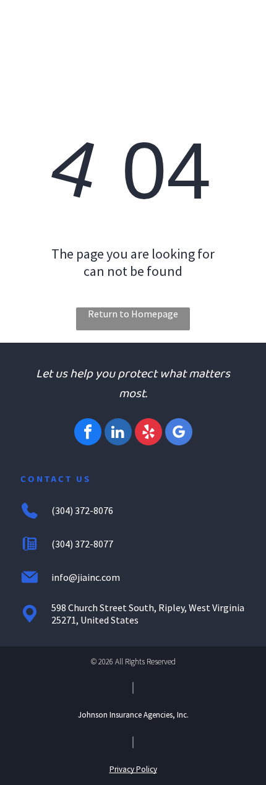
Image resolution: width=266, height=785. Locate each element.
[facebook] (87, 433)
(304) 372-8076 (82, 510)
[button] (235, 25)
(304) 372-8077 (82, 544)
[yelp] (148, 433)
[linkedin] (118, 433)
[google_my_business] (178, 433)
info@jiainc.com (85, 577)
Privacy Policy (133, 769)
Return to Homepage (133, 313)
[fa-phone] (41, 30)
